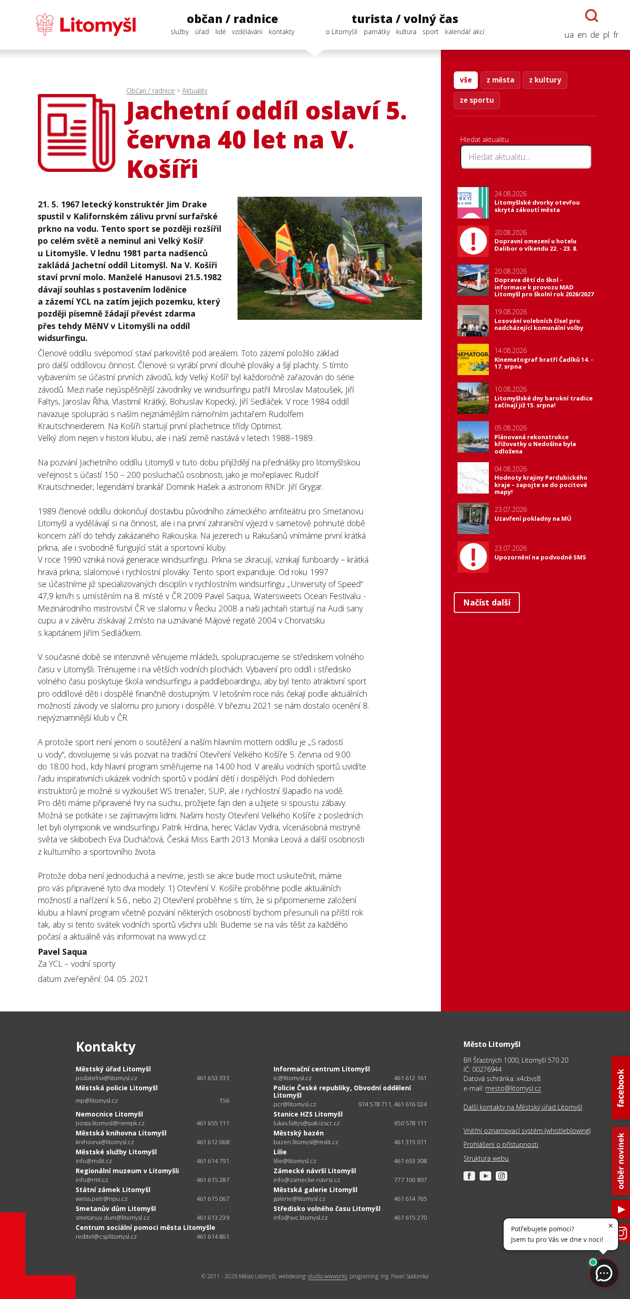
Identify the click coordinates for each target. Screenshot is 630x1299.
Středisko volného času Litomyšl (326, 1208)
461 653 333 (212, 1078)
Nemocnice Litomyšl (109, 1114)
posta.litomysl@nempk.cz (110, 1123)
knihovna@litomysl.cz (105, 1142)
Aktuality (195, 90)
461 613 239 (212, 1217)
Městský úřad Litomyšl (113, 1068)
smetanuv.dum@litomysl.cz (113, 1217)
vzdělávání (247, 31)
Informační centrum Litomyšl (321, 1068)
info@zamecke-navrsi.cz (306, 1179)
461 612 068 (212, 1142)
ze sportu (477, 100)
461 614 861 (212, 1236)
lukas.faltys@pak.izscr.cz (306, 1123)
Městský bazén (298, 1133)
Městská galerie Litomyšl (315, 1189)
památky (377, 31)
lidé (220, 31)
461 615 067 (212, 1198)
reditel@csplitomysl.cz (106, 1236)
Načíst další (487, 602)
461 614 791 (212, 1161)
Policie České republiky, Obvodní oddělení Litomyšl (342, 1091)
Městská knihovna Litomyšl (121, 1133)
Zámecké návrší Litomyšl (314, 1170)
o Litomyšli (341, 31)
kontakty (281, 31)
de (595, 34)
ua (569, 34)
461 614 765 (410, 1198)
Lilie (280, 1151)
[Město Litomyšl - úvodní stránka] (74, 24)
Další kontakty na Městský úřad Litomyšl (523, 1107)
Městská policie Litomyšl (117, 1087)
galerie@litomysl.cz (299, 1198)
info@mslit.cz (94, 1161)
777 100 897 (410, 1180)
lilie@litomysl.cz (294, 1161)
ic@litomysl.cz (292, 1078)
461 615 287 (212, 1180)
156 (224, 1100)
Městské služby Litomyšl (116, 1151)
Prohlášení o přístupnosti (501, 1144)
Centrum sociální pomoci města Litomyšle (145, 1227)
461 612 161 (410, 1078)
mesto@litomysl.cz (513, 1088)
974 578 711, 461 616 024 (392, 1104)
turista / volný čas (404, 18)
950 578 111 (410, 1123)
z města (500, 79)
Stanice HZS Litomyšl (308, 1114)
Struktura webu (486, 1158)
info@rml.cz (92, 1179)
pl (606, 34)
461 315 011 (410, 1142)
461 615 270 (410, 1217)
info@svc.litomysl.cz (300, 1217)
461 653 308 (410, 1161)
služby (180, 31)
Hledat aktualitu (484, 139)
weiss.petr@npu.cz (102, 1198)
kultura (406, 31)
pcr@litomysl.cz (294, 1104)
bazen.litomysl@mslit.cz (306, 1142)
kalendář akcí (464, 31)
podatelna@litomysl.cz (106, 1078)
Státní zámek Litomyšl (113, 1189)
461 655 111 (212, 1123)
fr (615, 34)
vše (466, 79)
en (582, 34)
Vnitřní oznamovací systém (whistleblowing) (527, 1130)
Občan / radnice (150, 90)
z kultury (545, 79)
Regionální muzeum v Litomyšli (127, 1170)
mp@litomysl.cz (97, 1100)
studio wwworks (327, 1276)
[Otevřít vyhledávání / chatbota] (591, 15)
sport (430, 31)
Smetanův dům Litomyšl (116, 1208)
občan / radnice (232, 18)
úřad (202, 31)
